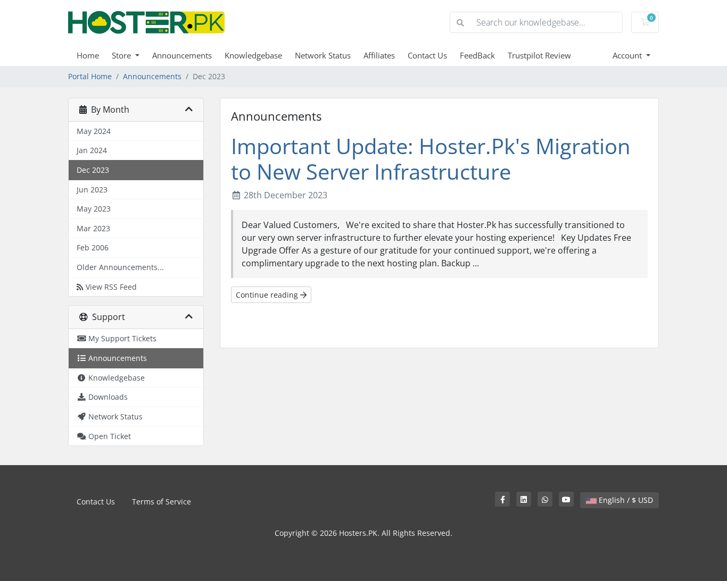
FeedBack (477, 55)
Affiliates (379, 55)
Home (88, 55)
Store (122, 55)
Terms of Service (161, 501)
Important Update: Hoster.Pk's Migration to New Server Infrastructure (431, 158)
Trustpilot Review (539, 55)
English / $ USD (625, 500)
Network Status (323, 55)
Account (628, 55)
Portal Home (90, 76)
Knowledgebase (253, 55)
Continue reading (268, 295)
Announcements (182, 55)
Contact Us (427, 55)
